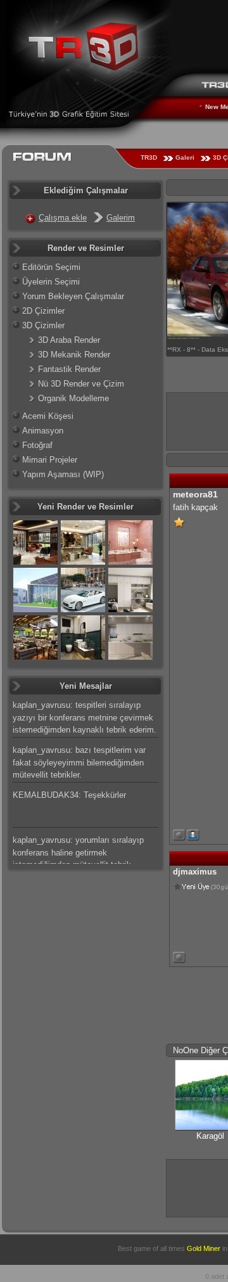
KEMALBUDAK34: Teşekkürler (69, 795)
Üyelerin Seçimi (51, 281)
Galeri (184, 157)
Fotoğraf (37, 445)
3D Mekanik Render (74, 354)
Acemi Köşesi (47, 416)
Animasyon (42, 430)
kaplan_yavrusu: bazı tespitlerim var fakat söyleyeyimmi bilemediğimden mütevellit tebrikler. (79, 762)
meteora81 (195, 494)
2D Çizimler (43, 311)
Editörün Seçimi (51, 267)
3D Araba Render (69, 340)
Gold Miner (203, 1248)
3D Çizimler (43, 325)
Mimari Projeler (49, 460)
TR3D (149, 157)
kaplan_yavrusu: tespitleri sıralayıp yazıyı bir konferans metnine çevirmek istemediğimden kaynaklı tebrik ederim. (84, 717)
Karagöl (210, 1136)
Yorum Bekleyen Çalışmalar (73, 296)
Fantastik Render (69, 369)
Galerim (120, 217)
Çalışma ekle (63, 217)
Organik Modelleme (73, 398)
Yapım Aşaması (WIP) (63, 474)
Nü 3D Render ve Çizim (81, 383)
